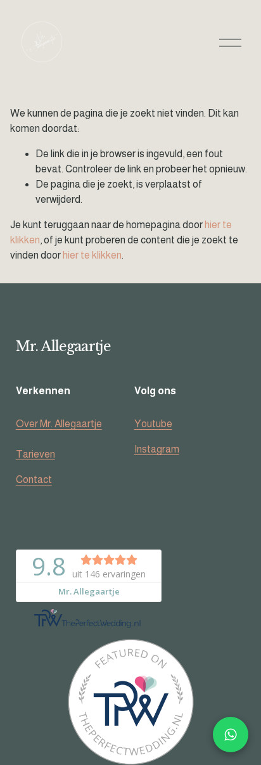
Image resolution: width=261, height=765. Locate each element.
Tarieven (35, 454)
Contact (34, 479)
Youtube (153, 423)
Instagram (156, 449)
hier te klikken (92, 255)
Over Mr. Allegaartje (59, 423)
